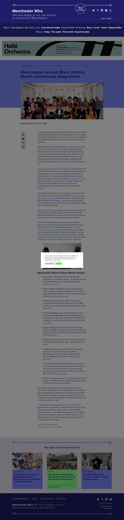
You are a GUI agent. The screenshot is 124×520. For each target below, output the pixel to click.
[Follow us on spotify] (106, 10)
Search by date (82, 32)
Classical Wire (115, 27)
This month (67, 32)
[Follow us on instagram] (102, 10)
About (103, 18)
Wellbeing (80, 27)
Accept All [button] (58, 263)
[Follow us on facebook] (98, 10)
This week (56, 32)
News (89, 27)
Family (96, 27)
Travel (104, 27)
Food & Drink (67, 27)
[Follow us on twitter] (93, 10)
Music (32, 27)
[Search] (110, 10)
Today (47, 32)
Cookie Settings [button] (49, 263)
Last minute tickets (50, 27)
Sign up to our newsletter (80, 8)
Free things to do (19, 27)
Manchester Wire (27, 11)
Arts (38, 27)
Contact (108, 18)
